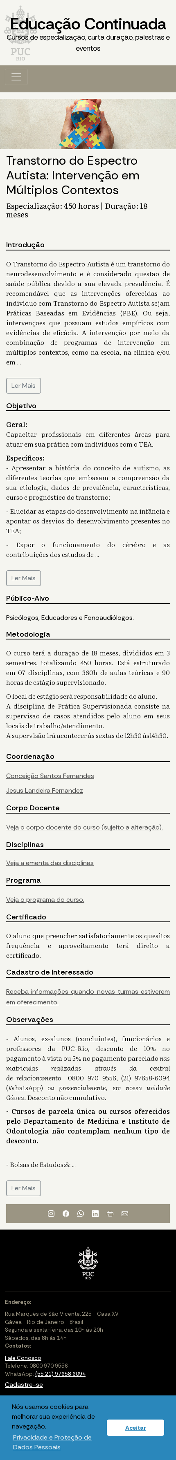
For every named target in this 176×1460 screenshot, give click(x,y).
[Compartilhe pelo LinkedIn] (95, 1213)
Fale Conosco (23, 1358)
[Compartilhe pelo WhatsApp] (80, 1213)
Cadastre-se (24, 1384)
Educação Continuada (88, 33)
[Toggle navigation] (16, 77)
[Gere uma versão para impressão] (110, 1213)
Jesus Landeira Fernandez (44, 790)
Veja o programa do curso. (45, 899)
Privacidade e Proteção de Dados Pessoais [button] (52, 1442)
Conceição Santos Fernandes (50, 775)
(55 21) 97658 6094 (60, 1374)
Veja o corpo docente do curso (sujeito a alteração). (84, 827)
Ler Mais (23, 385)
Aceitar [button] (135, 1427)
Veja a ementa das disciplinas (50, 863)
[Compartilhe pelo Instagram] (51, 1213)
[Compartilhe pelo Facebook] (66, 1213)
